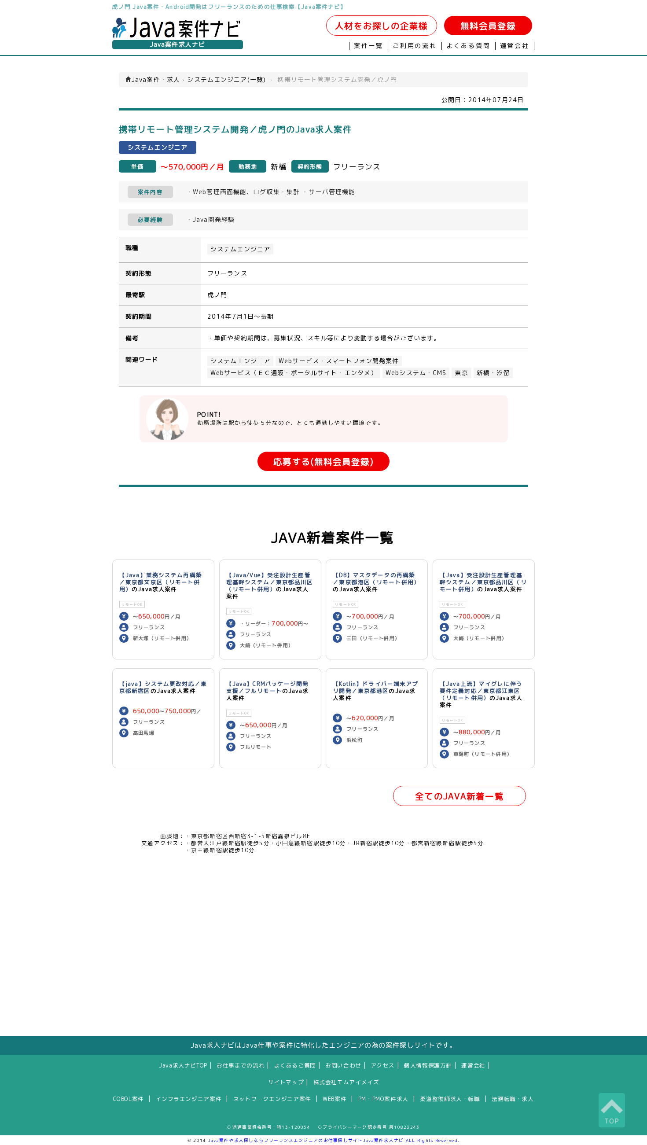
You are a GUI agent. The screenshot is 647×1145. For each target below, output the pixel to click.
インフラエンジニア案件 (188, 1098)
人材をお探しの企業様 (381, 25)
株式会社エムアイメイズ (346, 1082)
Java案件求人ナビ (177, 44)
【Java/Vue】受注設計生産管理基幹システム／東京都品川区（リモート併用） (269, 582)
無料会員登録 (488, 25)
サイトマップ (286, 1082)
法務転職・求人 (512, 1098)
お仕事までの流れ (241, 1065)
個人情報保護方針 (428, 1065)
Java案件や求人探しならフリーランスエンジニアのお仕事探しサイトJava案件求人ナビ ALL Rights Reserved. (334, 1140)
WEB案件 (334, 1098)
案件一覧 (368, 46)
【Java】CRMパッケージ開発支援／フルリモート (267, 687)
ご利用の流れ (415, 46)
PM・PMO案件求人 (383, 1098)
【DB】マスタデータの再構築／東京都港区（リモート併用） (376, 578)
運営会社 (514, 46)
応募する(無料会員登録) (323, 461)
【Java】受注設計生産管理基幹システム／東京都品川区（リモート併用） (483, 582)
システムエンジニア (240, 249)
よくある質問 (468, 46)
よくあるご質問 (295, 1065)
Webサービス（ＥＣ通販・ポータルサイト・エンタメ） (293, 373)
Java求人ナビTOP (183, 1065)
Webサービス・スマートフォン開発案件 (339, 361)
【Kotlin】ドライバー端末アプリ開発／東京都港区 (375, 687)
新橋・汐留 (493, 373)
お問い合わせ (343, 1065)
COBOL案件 (128, 1098)
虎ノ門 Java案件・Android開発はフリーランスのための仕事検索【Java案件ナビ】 (229, 6)
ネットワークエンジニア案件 (272, 1098)
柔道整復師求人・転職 (450, 1098)
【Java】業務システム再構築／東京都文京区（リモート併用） (160, 582)
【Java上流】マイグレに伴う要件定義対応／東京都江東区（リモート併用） (481, 690)
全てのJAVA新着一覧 (459, 796)
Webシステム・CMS (416, 373)
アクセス (383, 1065)
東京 (461, 373)
